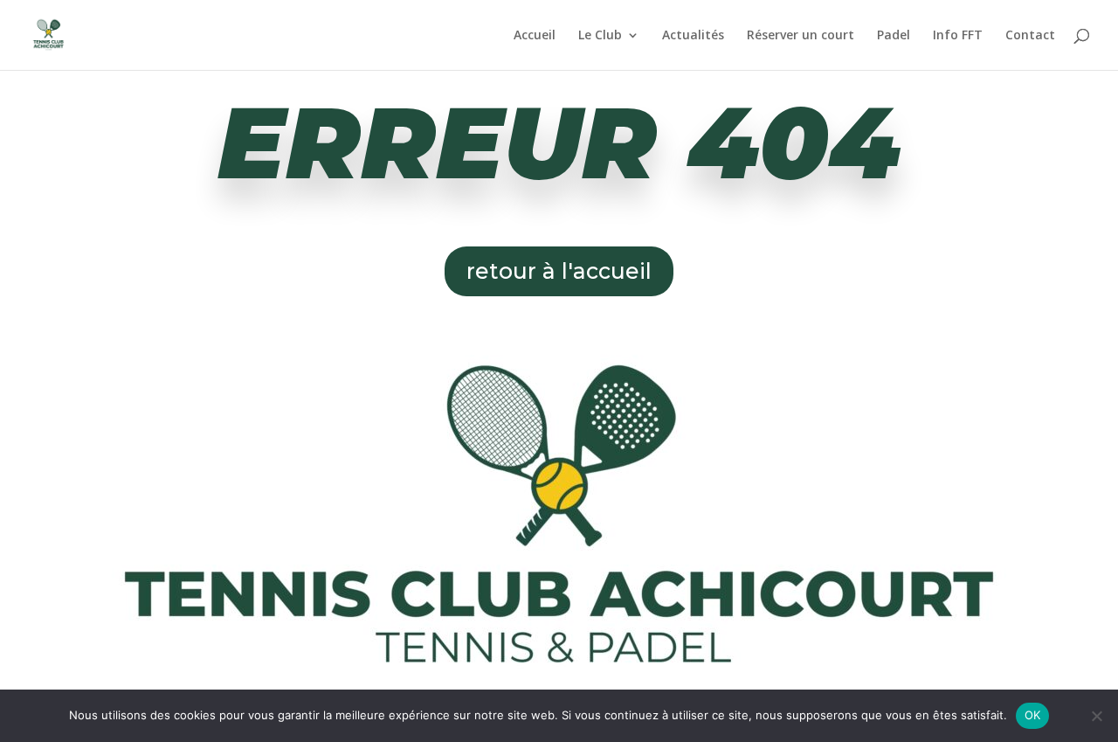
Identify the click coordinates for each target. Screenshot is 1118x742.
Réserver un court (800, 36)
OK (1033, 715)
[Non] (1096, 716)
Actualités (693, 36)
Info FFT (958, 36)
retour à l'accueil (559, 271)
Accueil (535, 36)
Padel (893, 36)
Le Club (600, 36)
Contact (1030, 36)
